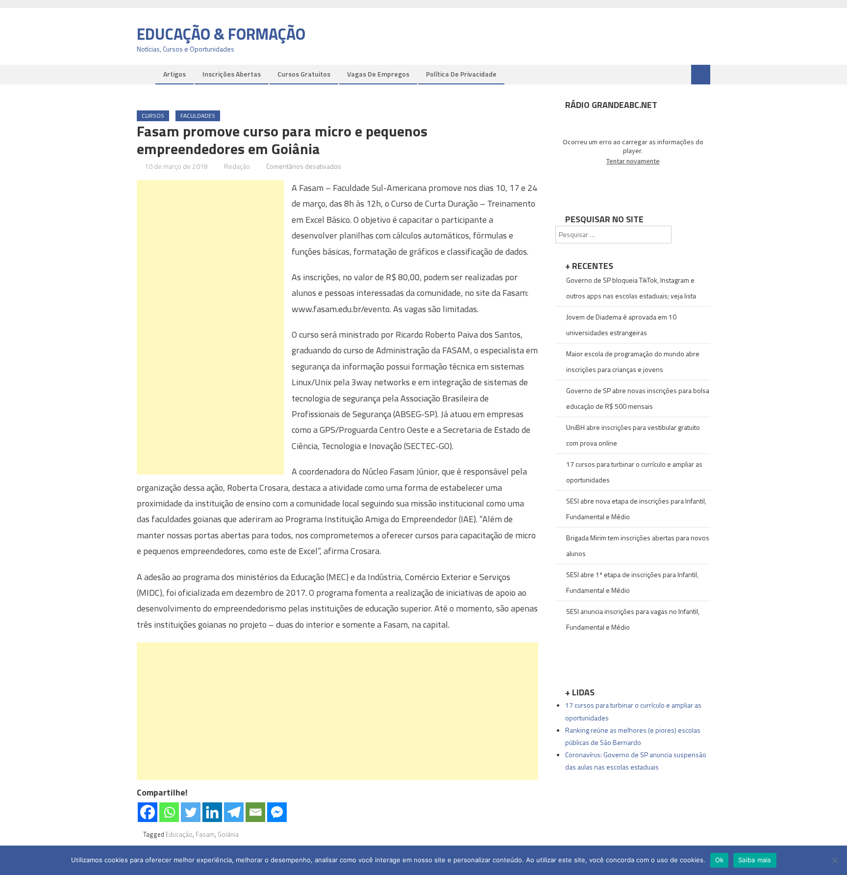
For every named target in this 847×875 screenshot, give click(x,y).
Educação (179, 834)
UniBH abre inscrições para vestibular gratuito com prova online (633, 435)
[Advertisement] (210, 327)
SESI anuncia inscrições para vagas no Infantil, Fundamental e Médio (632, 619)
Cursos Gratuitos (303, 74)
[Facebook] (147, 812)
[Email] (255, 812)
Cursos (153, 115)
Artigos (174, 74)
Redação (237, 166)
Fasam (205, 834)
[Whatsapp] (169, 812)
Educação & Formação (221, 34)
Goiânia (228, 834)
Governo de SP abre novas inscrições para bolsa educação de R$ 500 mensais (637, 398)
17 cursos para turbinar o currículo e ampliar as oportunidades (634, 472)
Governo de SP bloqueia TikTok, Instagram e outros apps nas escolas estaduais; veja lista (631, 288)
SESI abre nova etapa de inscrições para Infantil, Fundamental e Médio (636, 509)
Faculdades (197, 115)
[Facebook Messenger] (277, 812)
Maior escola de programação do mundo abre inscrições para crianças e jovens (632, 361)
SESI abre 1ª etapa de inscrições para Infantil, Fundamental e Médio (632, 582)
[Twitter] (190, 812)
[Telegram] (234, 812)
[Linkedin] (212, 812)
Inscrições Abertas (231, 74)
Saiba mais (755, 860)
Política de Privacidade (461, 74)
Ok (719, 860)
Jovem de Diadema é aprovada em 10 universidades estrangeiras (621, 325)
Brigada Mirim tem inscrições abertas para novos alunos (637, 545)
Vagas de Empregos (378, 74)
